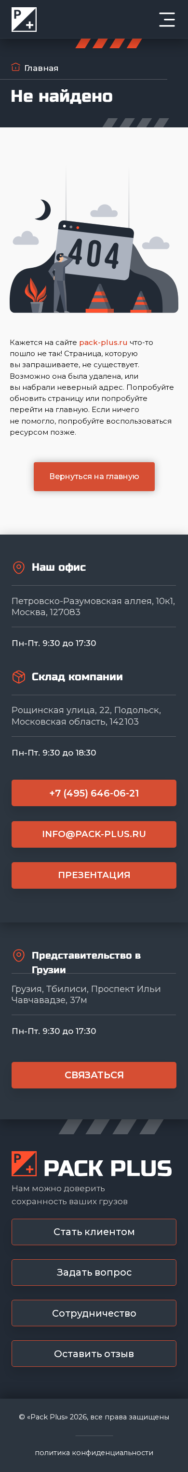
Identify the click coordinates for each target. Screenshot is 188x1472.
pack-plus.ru (103, 342)
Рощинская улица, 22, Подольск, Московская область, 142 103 (86, 715)
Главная (41, 68)
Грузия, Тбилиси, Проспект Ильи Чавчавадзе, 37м (86, 994)
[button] (94, 1232)
